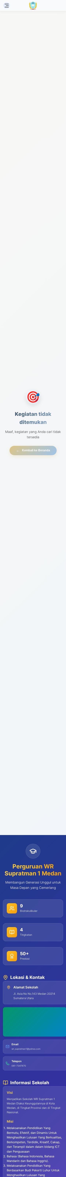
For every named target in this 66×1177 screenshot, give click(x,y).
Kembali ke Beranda (33, 450)
